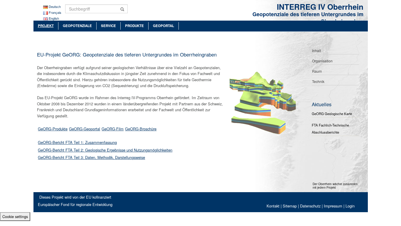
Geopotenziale (77, 25)
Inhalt (316, 50)
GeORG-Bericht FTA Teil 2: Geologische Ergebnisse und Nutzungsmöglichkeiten (105, 150)
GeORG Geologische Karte (332, 113)
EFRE (117, 197)
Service (108, 25)
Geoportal (163, 25)
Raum (317, 71)
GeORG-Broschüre (140, 129)
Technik (318, 81)
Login (350, 206)
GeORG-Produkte (53, 129)
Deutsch (55, 6)
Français (55, 12)
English (54, 18)
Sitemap (290, 206)
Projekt (46, 25)
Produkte (134, 25)
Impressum (333, 206)
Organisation (322, 60)
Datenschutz (310, 206)
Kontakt (273, 206)
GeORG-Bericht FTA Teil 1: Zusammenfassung (77, 142)
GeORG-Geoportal (84, 129)
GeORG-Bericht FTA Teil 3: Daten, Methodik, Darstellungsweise (91, 157)
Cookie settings (15, 216)
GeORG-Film (113, 129)
